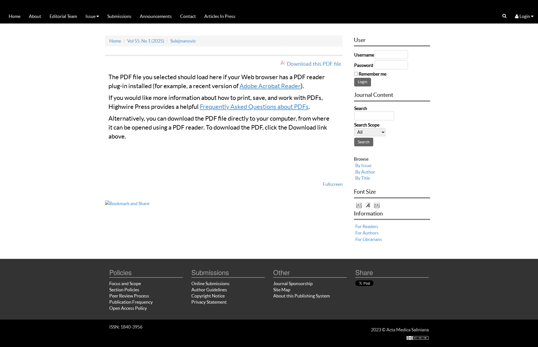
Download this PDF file (314, 64)
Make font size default (368, 205)
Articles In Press (219, 16)
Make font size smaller (359, 205)
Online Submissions (210, 283)
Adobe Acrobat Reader (270, 86)
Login (525, 16)
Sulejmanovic (183, 40)
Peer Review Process (129, 295)
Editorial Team (63, 16)
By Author (365, 171)
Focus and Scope (125, 283)
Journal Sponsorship (293, 283)
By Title (362, 177)
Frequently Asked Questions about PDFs (254, 106)
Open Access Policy (128, 308)
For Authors (367, 232)
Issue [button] (90, 16)
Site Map (281, 289)
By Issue (363, 165)
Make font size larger (377, 205)
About (35, 16)
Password (363, 65)
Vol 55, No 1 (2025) (145, 40)
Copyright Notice (208, 295)
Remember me (372, 73)
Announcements (156, 16)
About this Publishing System (301, 295)
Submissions (119, 16)
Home (14, 16)
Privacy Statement (209, 301)
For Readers (366, 226)
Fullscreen (333, 184)
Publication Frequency (131, 301)
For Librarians (368, 239)
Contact (188, 16)
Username (364, 54)
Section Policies (124, 289)
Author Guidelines (209, 289)
